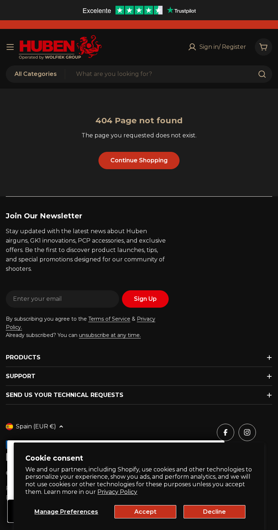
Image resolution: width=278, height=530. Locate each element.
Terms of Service (109, 319)
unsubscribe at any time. (110, 335)
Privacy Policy (117, 491)
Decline (214, 511)
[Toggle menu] (10, 47)
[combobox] (139, 74)
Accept (145, 511)
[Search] (262, 74)
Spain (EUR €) (36, 426)
